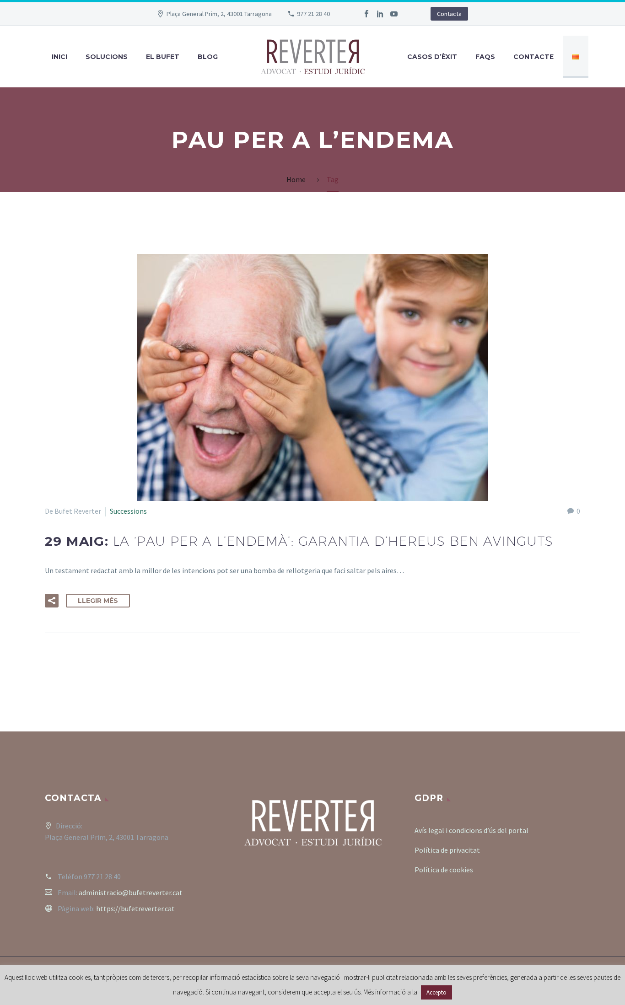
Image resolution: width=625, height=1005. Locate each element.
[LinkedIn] (380, 13)
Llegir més (98, 601)
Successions (128, 511)
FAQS (485, 57)
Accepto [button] (436, 992)
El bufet (162, 57)
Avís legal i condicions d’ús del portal (471, 830)
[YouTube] (394, 13)
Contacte (533, 57)
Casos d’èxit (432, 57)
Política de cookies (444, 869)
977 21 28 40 (313, 14)
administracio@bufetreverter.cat (131, 892)
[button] (52, 600)
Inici (59, 57)
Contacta (449, 14)
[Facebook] (366, 13)
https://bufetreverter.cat (135, 908)
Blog (208, 57)
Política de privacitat (447, 850)
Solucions (107, 57)
